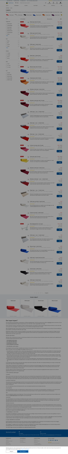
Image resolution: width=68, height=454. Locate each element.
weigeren (27, 449)
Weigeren (11, 451)
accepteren (23, 449)
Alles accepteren (23, 451)
